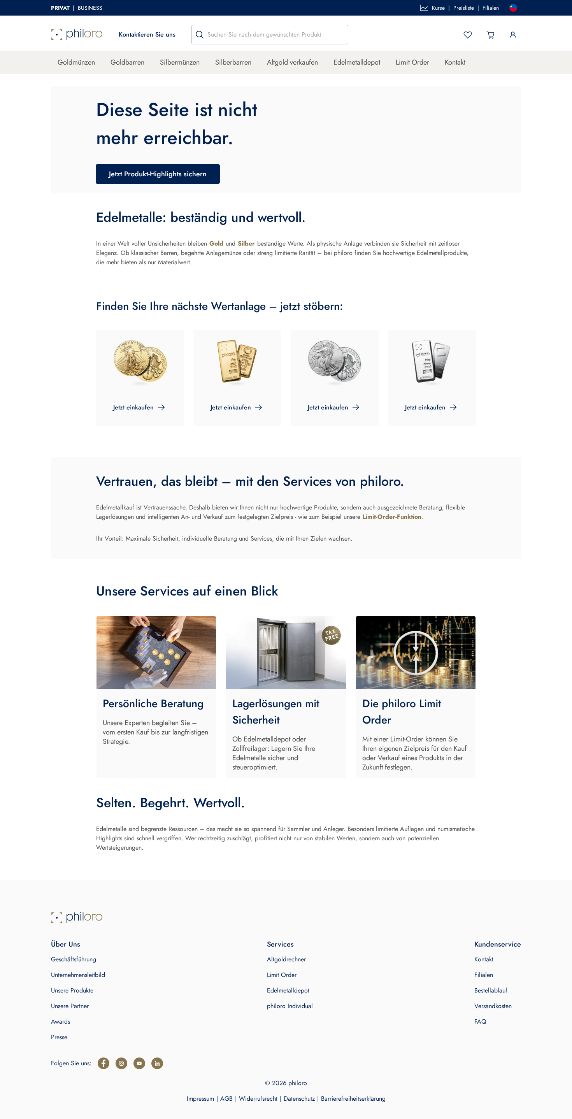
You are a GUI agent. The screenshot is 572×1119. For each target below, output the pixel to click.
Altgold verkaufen (292, 62)
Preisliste (463, 8)
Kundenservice (497, 944)
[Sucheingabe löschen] (340, 34)
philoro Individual (290, 1005)
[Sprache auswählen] (513, 8)
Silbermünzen (180, 62)
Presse (59, 1037)
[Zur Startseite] (77, 34)
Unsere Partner (70, 1005)
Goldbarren (127, 62)
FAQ (480, 1021)
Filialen (491, 8)
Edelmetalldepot (356, 62)
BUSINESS (90, 8)
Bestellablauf (490, 990)
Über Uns (65, 944)
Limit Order (412, 62)
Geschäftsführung (73, 959)
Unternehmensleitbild (78, 974)
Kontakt (455, 62)
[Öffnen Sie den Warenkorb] (490, 34)
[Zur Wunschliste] (468, 34)
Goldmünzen (76, 62)
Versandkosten (493, 1005)
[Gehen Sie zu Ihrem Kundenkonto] (513, 34)
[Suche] (199, 34)
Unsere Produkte (72, 990)
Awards (60, 1021)
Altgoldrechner (286, 959)
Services (280, 944)
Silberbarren (233, 62)
